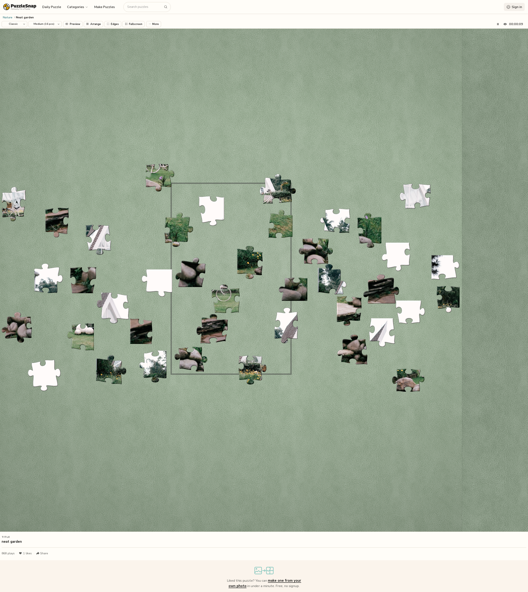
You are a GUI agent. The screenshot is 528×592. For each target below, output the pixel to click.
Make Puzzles (104, 7)
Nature (7, 17)
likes (27, 553)
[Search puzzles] (166, 7)
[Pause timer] (498, 24)
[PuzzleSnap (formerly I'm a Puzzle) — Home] (19, 7)
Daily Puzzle (51, 7)
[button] (78, 7)
